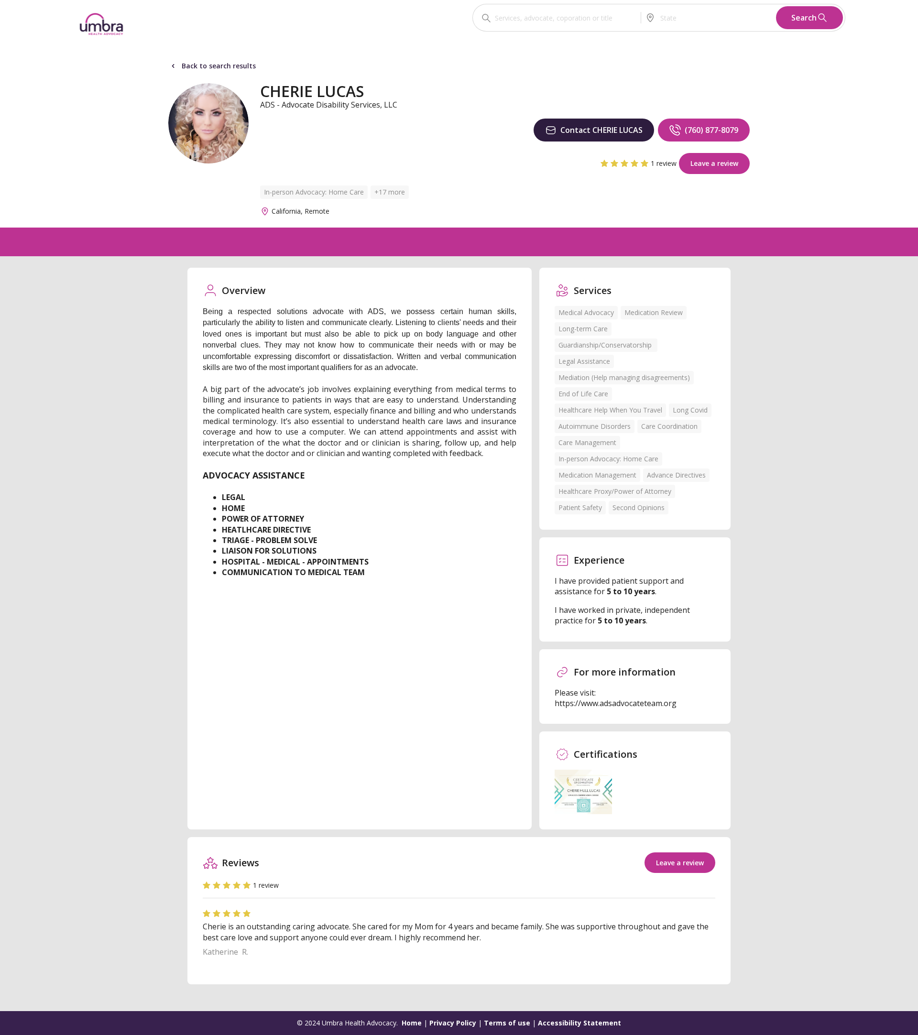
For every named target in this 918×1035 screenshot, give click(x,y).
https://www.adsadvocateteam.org (616, 703)
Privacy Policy (452, 1022)
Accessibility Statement (579, 1022)
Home (412, 1022)
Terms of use (507, 1022)
